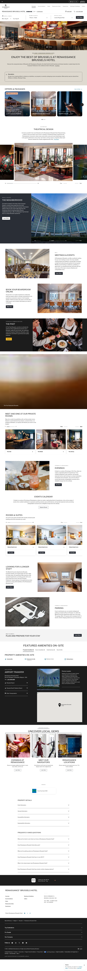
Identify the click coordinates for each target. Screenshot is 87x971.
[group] (43, 334)
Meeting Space (70, 659)
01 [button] (50, 240)
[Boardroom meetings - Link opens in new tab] (43, 103)
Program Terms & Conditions (30, 951)
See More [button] (57, 65)
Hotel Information (22, 805)
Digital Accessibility (59, 951)
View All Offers (77, 89)
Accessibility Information (24, 817)
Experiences (65, 6)
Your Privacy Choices (50, 951)
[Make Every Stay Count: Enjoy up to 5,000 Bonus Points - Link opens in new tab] (17, 103)
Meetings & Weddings (75, 6)
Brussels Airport (10, 683)
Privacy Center (40, 951)
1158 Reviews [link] (40, 11)
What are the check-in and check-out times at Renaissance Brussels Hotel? (36, 839)
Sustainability (10, 659)
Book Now (9, 306)
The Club (9, 451)
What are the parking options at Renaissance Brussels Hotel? (33, 851)
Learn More (6, 218)
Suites (48, 6)
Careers (15, 951)
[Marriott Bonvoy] (82, 2)
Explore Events (43, 507)
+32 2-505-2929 (79, 11)
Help (17, 953)
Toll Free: (50, 900)
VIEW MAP (69, 11)
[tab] (28, 650)
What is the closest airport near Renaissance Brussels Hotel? (32, 863)
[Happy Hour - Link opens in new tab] (69, 103)
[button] (74, 2)
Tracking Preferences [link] (9, 951)
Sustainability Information (24, 823)
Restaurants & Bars (56, 6)
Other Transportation (12, 693)
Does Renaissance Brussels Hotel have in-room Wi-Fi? (31, 857)
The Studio (40, 451)
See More (58, 484)
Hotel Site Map (12, 953)
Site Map (6, 953)
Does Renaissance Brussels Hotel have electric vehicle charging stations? (36, 869)
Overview (34, 6)
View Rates (11, 552)
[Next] (82, 104)
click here (79, 968)
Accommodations (41, 6)
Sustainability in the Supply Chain (71, 951)
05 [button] (65, 240)
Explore (9, 339)
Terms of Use (21, 951)
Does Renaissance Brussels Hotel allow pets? (29, 845)
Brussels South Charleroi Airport (14, 688)
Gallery (83, 6)
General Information (22, 811)
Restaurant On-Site (31, 659)
